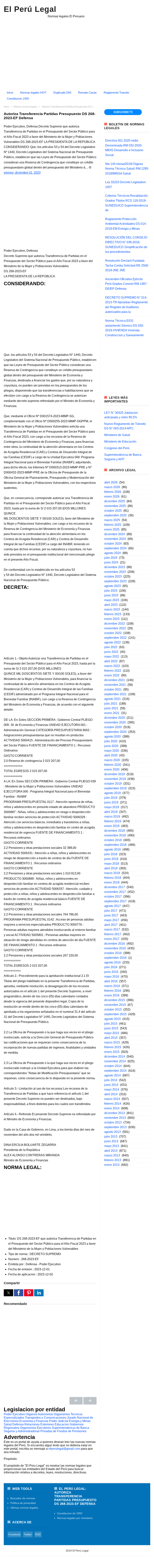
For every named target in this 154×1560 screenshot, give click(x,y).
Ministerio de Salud (117, 435)
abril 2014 (111, 1094)
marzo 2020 (112, 760)
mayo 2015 (111, 1033)
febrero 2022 (112, 670)
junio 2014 (111, 1084)
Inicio (10, 92)
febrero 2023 (112, 614)
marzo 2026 (112, 487)
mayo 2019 (111, 807)
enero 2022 (111, 675)
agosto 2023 (112, 586)
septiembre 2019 (115, 788)
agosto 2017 (112, 906)
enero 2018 (111, 882)
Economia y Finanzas (33, 1421)
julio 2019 (110, 797)
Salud (8, 1424)
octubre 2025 (113, 510)
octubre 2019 (113, 783)
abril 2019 (111, 811)
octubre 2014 (113, 1066)
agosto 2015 (112, 1018)
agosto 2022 (112, 642)
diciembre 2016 (114, 943)
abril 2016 (111, 981)
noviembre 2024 (115, 538)
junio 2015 (111, 1028)
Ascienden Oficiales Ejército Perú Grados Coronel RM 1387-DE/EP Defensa (126, 283)
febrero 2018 (112, 877)
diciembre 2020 (114, 717)
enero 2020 (111, 769)
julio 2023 (110, 590)
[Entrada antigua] (90, 1401)
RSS (38, 1534)
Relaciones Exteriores (39, 1424)
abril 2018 (111, 868)
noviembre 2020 (115, 722)
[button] (8, 1292)
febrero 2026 (112, 491)
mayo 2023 (111, 600)
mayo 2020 (111, 750)
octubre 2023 (113, 576)
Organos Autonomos (39, 1414)
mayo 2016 (111, 976)
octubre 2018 (113, 840)
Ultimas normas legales (24, 1507)
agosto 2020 (112, 736)
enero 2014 (111, 1108)
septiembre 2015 (115, 1014)
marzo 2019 (112, 816)
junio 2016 (111, 971)
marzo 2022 (112, 666)
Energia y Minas (80, 1421)
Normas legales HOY (33, 92)
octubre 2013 (113, 1122)
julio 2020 (110, 741)
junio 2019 (111, 802)
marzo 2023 (112, 609)
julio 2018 (110, 854)
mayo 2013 (111, 1146)
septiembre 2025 (115, 515)
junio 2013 (111, 1141)
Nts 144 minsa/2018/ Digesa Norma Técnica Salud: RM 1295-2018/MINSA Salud (127, 168)
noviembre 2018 (115, 835)
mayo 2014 (111, 1089)
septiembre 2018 (115, 844)
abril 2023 (111, 604)
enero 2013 (111, 1164)
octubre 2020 (113, 727)
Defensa (18, 1424)
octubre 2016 (113, 953)
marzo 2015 (112, 1042)
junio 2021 (111, 708)
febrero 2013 (112, 1160)
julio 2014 (110, 1080)
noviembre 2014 (115, 1061)
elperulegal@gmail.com (64, 1448)
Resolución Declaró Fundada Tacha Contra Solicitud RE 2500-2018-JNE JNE (127, 265)
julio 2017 (110, 910)
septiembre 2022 (115, 637)
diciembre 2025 (114, 501)
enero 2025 (111, 529)
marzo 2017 (112, 929)
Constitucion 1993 (18, 98)
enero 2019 (111, 826)
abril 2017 (111, 924)
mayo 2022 (111, 656)
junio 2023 (111, 595)
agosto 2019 (112, 793)
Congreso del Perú (116, 448)
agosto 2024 (112, 553)
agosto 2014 (112, 1075)
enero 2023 (111, 618)
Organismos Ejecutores (35, 1427)
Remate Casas (87, 92)
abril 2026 (111, 482)
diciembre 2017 (114, 887)
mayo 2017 (111, 920)
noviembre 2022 (115, 628)
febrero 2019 (112, 821)
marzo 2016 (112, 986)
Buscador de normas (22, 1498)
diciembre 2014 (114, 1056)
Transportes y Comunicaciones (45, 1417)
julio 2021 (110, 703)
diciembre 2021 (114, 680)
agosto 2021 (112, 698)
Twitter (28, 1534)
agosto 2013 (112, 1131)
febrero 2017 (112, 934)
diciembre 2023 (114, 567)
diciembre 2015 (114, 1000)
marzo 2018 (112, 873)
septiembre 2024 (115, 548)
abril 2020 (111, 755)
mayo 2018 (111, 863)
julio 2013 (110, 1136)
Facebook (14, 1534)
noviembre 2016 (115, 948)
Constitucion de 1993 (69, 1513)
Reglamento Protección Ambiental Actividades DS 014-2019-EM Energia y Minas (126, 223)
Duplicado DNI (62, 92)
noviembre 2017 (115, 891)
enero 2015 (111, 1051)
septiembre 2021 (115, 694)
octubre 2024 (113, 543)
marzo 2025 (112, 520)
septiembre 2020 (115, 731)
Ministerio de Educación (120, 441)
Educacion (62, 1424)
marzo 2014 (112, 1098)
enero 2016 (111, 995)
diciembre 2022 (114, 623)
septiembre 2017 (115, 901)
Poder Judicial (58, 1421)
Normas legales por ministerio (75, 1518)
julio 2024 (110, 557)
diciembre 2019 (114, 774)
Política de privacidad (23, 1502)
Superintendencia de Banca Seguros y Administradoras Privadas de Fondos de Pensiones (46, 1429)
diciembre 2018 (114, 830)
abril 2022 (111, 661)
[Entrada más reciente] (76, 1401)
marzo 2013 (112, 1155)
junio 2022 (111, 651)
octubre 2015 (113, 1009)
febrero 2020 (112, 764)
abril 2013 (111, 1150)
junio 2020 (111, 746)
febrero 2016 (112, 990)
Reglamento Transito (116, 92)
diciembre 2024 (114, 534)
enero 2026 (111, 496)
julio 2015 (110, 1023)
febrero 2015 (112, 1047)
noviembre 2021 (115, 684)
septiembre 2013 (115, 1127)
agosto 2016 (112, 962)
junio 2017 (111, 915)
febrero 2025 (112, 524)
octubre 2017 (113, 896)
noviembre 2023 (115, 571)
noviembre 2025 (115, 506)
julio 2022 (110, 647)
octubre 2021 (113, 689)
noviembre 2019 (115, 778)
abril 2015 (111, 1037)
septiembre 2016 (115, 957)
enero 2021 (111, 713)
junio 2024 (111, 562)
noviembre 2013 (115, 1117)
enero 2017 (111, 938)
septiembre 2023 (115, 581)
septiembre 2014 (115, 1070)
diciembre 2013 (114, 1113)
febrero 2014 (112, 1103)
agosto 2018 (112, 849)
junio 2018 (111, 858)
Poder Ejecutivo (14, 1414)
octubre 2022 (113, 633)
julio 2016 (110, 967)
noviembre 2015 (115, 1004)
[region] (77, 52)
